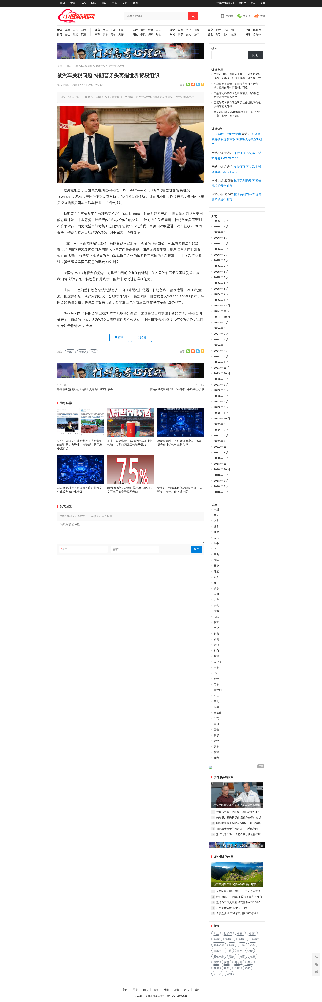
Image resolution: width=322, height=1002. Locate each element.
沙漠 (229, 950)
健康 (233, 34)
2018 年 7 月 (221, 480)
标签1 (70, 351)
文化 (188, 30)
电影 (242, 956)
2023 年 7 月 (221, 384)
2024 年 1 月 (221, 362)
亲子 (180, 34)
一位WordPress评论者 (226, 134)
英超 (121, 30)
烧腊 (250, 950)
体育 (97, 30)
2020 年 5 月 (221, 458)
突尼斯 (238, 962)
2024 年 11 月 (222, 311)
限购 (229, 973)
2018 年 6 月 (221, 486)
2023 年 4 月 (221, 401)
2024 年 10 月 (222, 316)
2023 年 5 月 (221, 395)
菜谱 (218, 34)
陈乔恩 (217, 973)
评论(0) (99, 85)
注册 (262, 3)
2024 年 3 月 (221, 356)
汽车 (97, 34)
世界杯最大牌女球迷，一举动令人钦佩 (238, 891)
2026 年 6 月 (221, 232)
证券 (226, 968)
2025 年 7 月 (221, 266)
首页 (59, 66)
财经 (104, 3)
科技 (135, 34)
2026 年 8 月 (221, 220)
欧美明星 (219, 944)
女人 (188, 34)
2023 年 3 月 (221, 407)
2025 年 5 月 (221, 277)
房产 (135, 30)
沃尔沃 (217, 950)
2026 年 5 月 (221, 237)
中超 (113, 30)
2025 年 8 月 (221, 260)
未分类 (218, 661)
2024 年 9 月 (221, 322)
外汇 (125, 3)
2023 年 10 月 (222, 373)
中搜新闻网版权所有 (154, 995)
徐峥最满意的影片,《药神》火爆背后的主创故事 (85, 389)
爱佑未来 (219, 956)
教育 (210, 30)
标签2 (82, 351)
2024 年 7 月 (221, 333)
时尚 (172, 34)
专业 (216, 933)
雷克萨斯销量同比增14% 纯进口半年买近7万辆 (177, 389)
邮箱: (115, 549)
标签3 (217, 939)
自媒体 (257, 34)
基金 (114, 3)
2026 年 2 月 (221, 254)
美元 (250, 962)
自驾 (196, 30)
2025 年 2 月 (221, 294)
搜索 (214, 48)
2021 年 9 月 (221, 452)
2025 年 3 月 (221, 288)
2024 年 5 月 (221, 345)
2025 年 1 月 (221, 299)
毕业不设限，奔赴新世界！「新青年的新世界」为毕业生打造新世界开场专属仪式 (79, 444)
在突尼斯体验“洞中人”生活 (231, 907)
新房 (143, 30)
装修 (150, 30)
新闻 (62, 3)
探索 (150, 34)
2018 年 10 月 (222, 469)
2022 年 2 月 (221, 441)
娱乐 (248, 30)
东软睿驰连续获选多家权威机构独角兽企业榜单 (236, 139)
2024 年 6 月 (221, 339)
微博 (262, 16)
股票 (135, 3)
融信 (216, 968)
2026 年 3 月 (221, 249)
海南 (239, 950)
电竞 (252, 956)
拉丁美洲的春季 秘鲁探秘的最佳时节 (234, 884)
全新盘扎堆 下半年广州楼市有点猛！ (237, 913)
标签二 (255, 939)
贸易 (247, 968)
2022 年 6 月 (221, 429)
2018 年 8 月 (221, 475)
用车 (113, 34)
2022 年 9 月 (221, 424)
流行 (196, 34)
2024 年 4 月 (221, 350)
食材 (226, 34)
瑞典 (231, 956)
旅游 (172, 30)
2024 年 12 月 (222, 305)
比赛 (231, 944)
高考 (218, 30)
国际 (93, 3)
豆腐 (237, 968)
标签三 (242, 939)
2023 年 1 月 (221, 412)
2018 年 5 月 (221, 491)
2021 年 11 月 (222, 446)
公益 (226, 30)
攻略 (180, 30)
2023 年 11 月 (222, 367)
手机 (143, 34)
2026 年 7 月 (221, 226)
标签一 (229, 939)
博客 (248, 34)
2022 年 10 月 (222, 418)
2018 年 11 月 (222, 463)
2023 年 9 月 (221, 378)
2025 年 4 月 (221, 282)
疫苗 (216, 962)
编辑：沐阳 (63, 85)
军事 (72, 3)
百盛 (226, 962)
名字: (64, 549)
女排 (105, 30)
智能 (158, 34)
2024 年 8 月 (221, 328)
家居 (158, 30)
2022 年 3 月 (221, 435)
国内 (83, 3)
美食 (210, 34)
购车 (105, 34)
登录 (253, 3)
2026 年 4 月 (221, 243)
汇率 (242, 944)
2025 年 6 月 (221, 271)
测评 (121, 34)
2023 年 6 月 (221, 390)
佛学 (233, 30)
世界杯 (228, 933)
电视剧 (257, 30)
